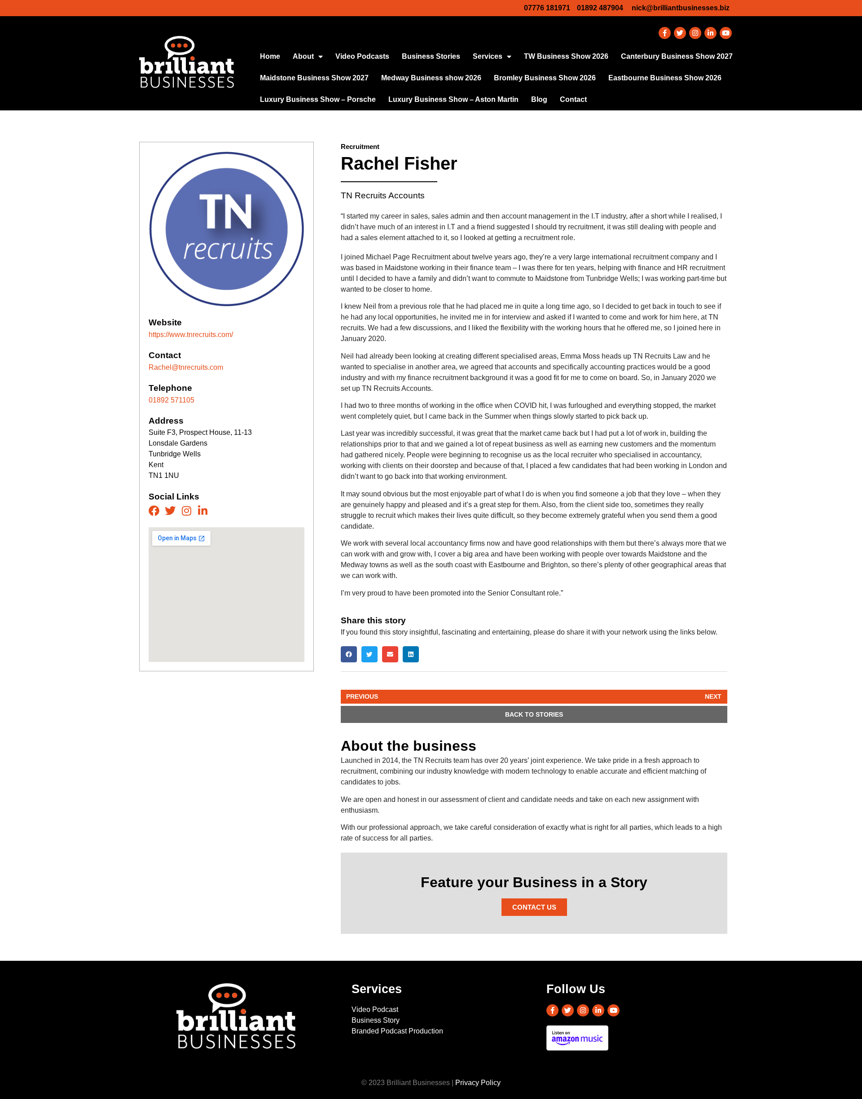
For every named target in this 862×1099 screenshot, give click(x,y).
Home (270, 56)
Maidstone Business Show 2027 (314, 78)
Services (487, 56)
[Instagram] (695, 33)
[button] (349, 654)
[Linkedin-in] (710, 33)
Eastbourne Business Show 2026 (664, 78)
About (303, 56)
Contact (573, 99)
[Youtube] (726, 33)
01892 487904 (600, 8)
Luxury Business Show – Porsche (318, 99)
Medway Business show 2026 (431, 78)
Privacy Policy (478, 1082)
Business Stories (431, 56)
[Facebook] (154, 510)
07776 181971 (547, 8)
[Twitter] (680, 33)
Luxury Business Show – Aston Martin (453, 99)
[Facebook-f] (665, 33)
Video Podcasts (362, 56)
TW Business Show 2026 (566, 56)
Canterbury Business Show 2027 (677, 56)
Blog (539, 99)
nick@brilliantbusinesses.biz (681, 8)
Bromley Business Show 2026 (545, 78)
